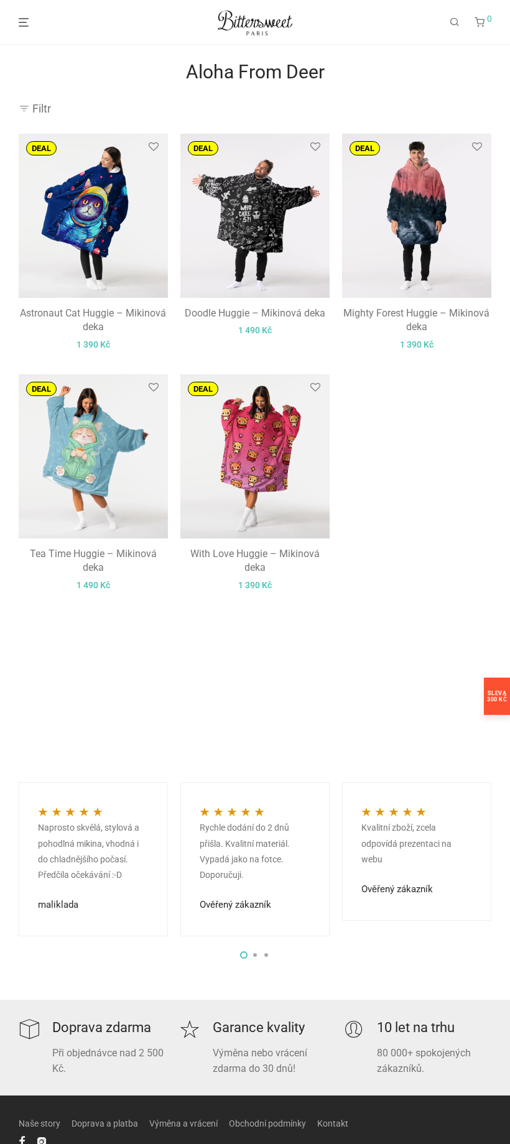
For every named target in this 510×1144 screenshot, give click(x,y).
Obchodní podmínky (267, 1123)
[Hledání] (454, 22)
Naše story (39, 1123)
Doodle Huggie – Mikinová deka (255, 313)
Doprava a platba (105, 1123)
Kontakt (332, 1123)
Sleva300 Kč (497, 696)
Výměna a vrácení (183, 1123)
